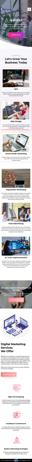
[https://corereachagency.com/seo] (16, 78)
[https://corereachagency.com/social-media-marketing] (16, 143)
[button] (29, 9)
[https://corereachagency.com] (6, 9)
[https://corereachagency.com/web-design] (16, 111)
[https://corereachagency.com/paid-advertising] (16, 212)
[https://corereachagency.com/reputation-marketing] (16, 178)
